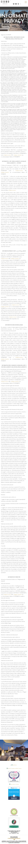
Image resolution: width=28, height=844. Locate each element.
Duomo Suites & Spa (14, 792)
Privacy (12, 838)
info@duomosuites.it (7, 155)
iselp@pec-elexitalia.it (18, 155)
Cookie (9, 838)
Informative (17, 838)
